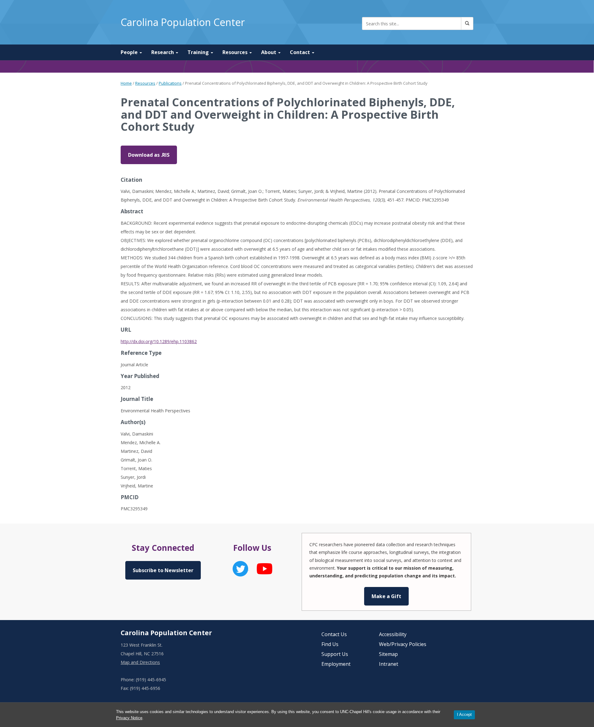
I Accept (464, 714)
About (269, 52)
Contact (300, 52)
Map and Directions (140, 662)
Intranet (388, 664)
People (130, 52)
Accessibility (393, 634)
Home (126, 83)
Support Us (334, 654)
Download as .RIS (149, 154)
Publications (170, 83)
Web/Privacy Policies (402, 644)
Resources (235, 52)
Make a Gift (386, 596)
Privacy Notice (129, 718)
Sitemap (388, 654)
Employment (336, 664)
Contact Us (334, 634)
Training (198, 52)
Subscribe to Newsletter (163, 570)
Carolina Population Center (183, 22)
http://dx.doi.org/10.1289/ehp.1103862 (159, 341)
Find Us (329, 644)
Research (163, 52)
